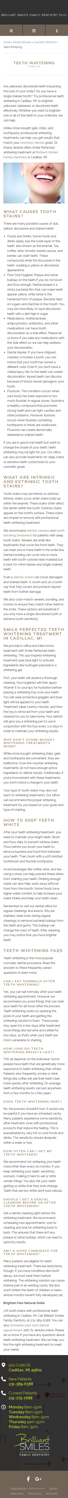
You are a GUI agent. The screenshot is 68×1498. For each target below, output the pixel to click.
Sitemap (53, 1488)
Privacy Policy (17, 1493)
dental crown (23, 577)
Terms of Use (34, 1493)
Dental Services (22, 42)
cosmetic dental (32, 142)
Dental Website (18, 1488)
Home (6, 42)
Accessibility (52, 1493)
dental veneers (38, 530)
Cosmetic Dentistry (45, 42)
